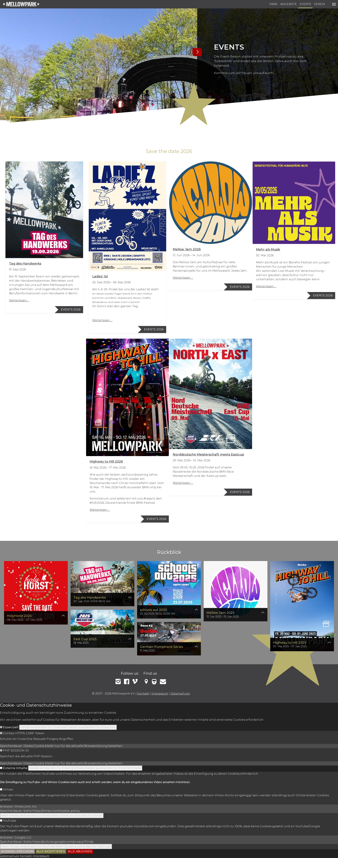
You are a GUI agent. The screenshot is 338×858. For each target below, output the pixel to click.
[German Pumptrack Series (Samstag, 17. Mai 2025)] (169, 638)
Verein (319, 4)
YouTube (9, 820)
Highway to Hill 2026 (106, 461)
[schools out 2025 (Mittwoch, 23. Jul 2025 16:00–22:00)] (169, 589)
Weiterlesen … (19, 300)
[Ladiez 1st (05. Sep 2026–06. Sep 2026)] (127, 216)
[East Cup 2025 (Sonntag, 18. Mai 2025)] (102, 628)
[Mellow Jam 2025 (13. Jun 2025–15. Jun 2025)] (235, 590)
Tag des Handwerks (25, 263)
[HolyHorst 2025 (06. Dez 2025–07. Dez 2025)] (36, 592)
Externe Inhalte (15, 768)
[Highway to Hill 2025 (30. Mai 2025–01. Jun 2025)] (302, 605)
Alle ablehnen (80, 851)
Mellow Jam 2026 (187, 249)
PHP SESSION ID (16, 750)
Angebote (288, 4)
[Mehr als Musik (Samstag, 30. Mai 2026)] (293, 202)
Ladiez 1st (100, 276)
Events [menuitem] (305, 4)
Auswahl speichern (17, 851)
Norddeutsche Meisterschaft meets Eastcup (208, 454)
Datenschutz (180, 693)
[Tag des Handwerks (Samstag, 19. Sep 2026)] (44, 209)
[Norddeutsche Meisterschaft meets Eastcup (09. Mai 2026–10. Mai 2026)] (210, 394)
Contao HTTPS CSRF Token (23, 733)
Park (273, 4)
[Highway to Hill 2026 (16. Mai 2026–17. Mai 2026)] (127, 397)
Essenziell (10, 727)
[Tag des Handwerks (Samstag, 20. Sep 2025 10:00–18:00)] (102, 583)
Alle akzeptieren (51, 851)
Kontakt (143, 693)
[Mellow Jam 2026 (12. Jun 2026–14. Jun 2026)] (210, 202)
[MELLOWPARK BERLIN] (21, 4)
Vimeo (8, 789)
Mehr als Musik (268, 249)
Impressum (159, 693)
